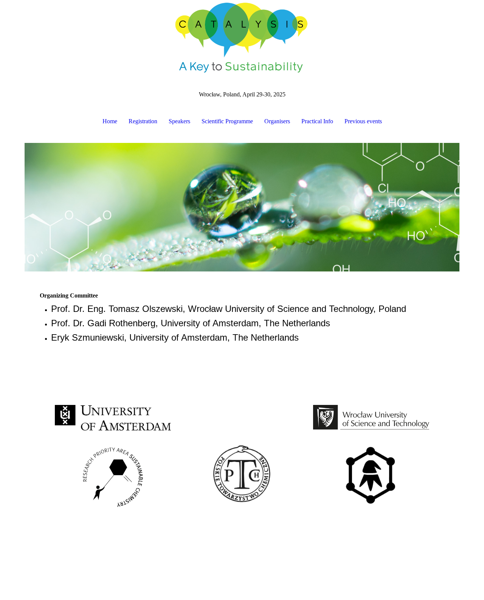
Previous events (363, 121)
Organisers (277, 121)
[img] (242, 38)
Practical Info (317, 121)
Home (109, 121)
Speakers (179, 121)
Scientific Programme (227, 121)
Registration (143, 121)
